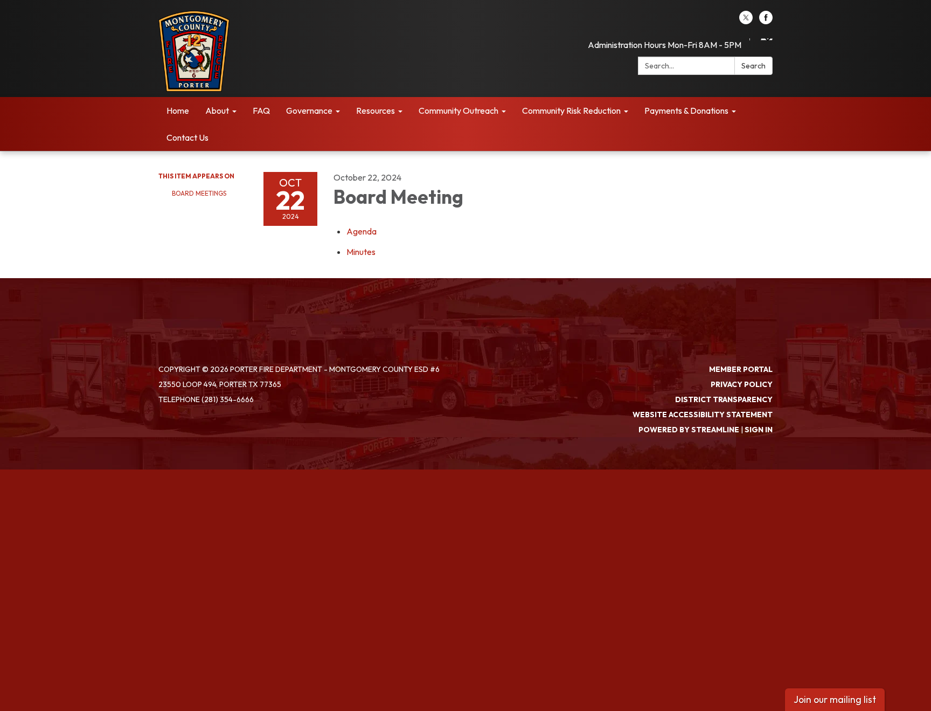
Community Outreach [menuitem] (458, 110)
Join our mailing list (835, 699)
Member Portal (741, 369)
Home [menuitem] (177, 110)
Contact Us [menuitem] (187, 137)
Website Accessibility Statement (703, 414)
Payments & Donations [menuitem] (686, 110)
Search (753, 66)
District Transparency (724, 399)
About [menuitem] (217, 110)
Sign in (759, 429)
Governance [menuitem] (309, 110)
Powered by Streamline (688, 429)
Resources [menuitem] (375, 110)
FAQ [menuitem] (261, 110)
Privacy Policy (742, 384)
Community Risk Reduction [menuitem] (571, 110)
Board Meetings (199, 193)
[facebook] (766, 21)
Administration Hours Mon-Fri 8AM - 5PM (664, 44)
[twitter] (746, 21)
